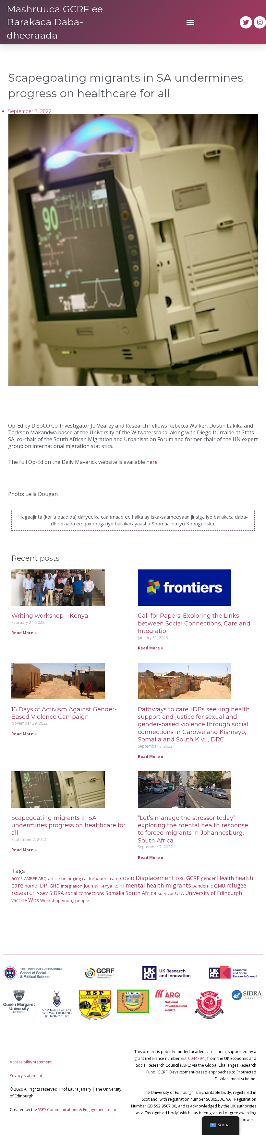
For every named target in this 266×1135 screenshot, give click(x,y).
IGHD (54, 886)
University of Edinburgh (213, 893)
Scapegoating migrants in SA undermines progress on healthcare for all (68, 825)
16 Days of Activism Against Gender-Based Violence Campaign (64, 713)
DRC (180, 878)
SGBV (42, 893)
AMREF (30, 878)
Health (225, 878)
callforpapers (95, 878)
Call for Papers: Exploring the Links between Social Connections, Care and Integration (194, 623)
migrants (178, 885)
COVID (127, 878)
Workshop (50, 900)
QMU (219, 886)
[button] (190, 22)
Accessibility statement (31, 1062)
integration (71, 886)
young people (75, 900)
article (54, 878)
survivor (166, 893)
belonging (71, 878)
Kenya (106, 886)
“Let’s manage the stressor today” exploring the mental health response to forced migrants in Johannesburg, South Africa (193, 829)
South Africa (141, 893)
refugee (236, 885)
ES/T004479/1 (193, 1058)
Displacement (155, 878)
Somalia (114, 893)
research (23, 893)
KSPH (119, 886)
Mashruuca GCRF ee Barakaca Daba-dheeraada (55, 21)
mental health (145, 885)
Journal (91, 886)
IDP (42, 885)
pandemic (202, 886)
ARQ (42, 878)
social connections (84, 893)
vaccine (19, 900)
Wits (33, 900)
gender (208, 878)
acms (17, 878)
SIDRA (56, 893)
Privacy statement (26, 1075)
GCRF (193, 878)
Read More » (24, 633)
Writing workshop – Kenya (49, 615)
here (152, 461)
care (114, 878)
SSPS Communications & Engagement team (77, 1109)
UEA (179, 893)
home (31, 885)
